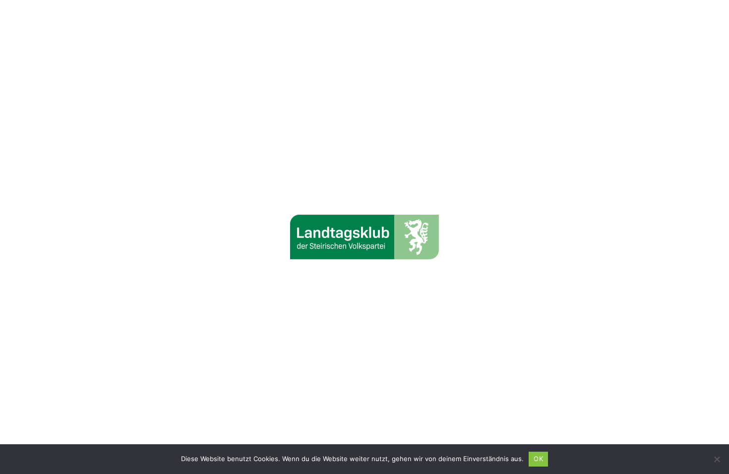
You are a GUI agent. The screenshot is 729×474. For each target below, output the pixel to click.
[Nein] (717, 459)
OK (538, 459)
